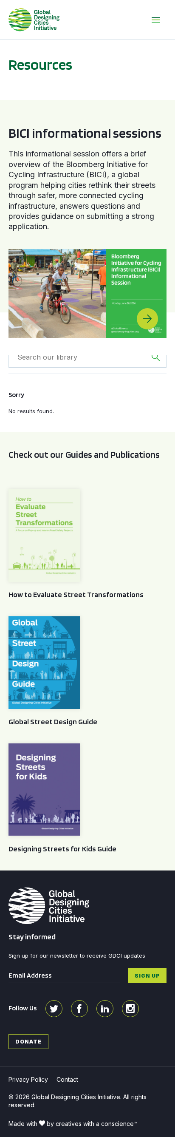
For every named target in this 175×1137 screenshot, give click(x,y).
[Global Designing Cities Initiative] (33, 19)
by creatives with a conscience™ (92, 1123)
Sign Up (147, 975)
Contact (67, 1079)
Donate (28, 1041)
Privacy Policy (28, 1079)
